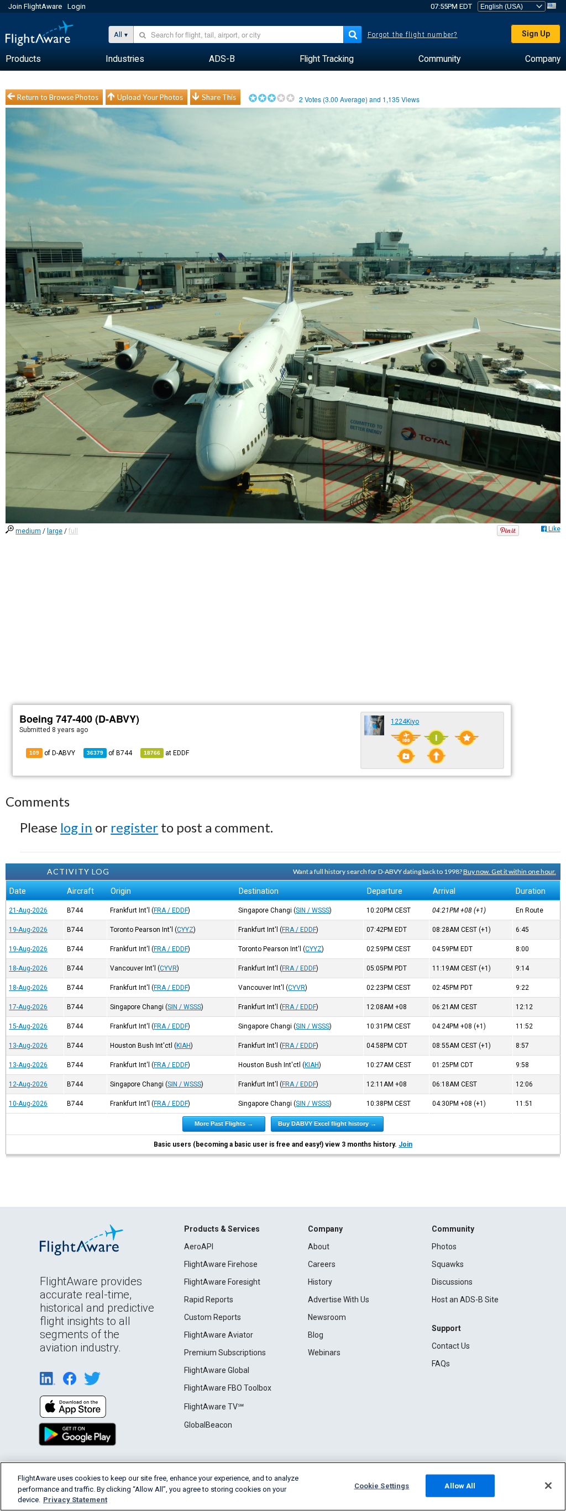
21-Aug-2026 (28, 910)
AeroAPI (198, 1246)
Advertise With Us (338, 1299)
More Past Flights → (224, 1123)
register (134, 827)
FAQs (441, 1363)
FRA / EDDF (171, 910)
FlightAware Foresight (222, 1281)
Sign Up (536, 33)
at (166, 753)
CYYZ (185, 930)
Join (405, 1144)
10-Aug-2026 (28, 1103)
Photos (444, 1246)
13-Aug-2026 (28, 1045)
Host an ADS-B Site (465, 1299)
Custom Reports (212, 1317)
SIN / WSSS (312, 910)
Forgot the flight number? (413, 35)
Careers (322, 1264)
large (54, 531)
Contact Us (451, 1346)
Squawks (448, 1264)
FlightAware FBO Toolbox (227, 1387)
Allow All (459, 1485)
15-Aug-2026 (28, 1026)
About (318, 1246)
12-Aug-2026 (28, 1084)
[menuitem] (23, 59)
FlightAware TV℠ (214, 1406)
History (320, 1281)
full (73, 531)
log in (76, 827)
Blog (315, 1334)
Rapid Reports (208, 1299)
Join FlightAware (35, 6)
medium (28, 531)
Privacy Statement (75, 1500)
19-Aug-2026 (28, 930)
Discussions (452, 1281)
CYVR (168, 968)
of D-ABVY (52, 753)
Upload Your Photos (150, 97)
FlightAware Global (216, 1370)
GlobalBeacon (208, 1424)
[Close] (548, 1485)
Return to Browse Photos (57, 97)
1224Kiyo (405, 721)
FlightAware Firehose (221, 1264)
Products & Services (222, 1228)
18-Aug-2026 (28, 968)
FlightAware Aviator (218, 1334)
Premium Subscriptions (225, 1352)
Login (76, 6)
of (109, 753)
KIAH (183, 1045)
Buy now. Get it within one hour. (509, 871)
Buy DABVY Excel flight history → (327, 1123)
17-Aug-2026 (28, 1007)
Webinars (324, 1352)
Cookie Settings (382, 1485)
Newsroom (327, 1317)
